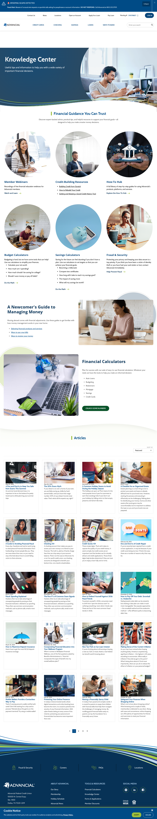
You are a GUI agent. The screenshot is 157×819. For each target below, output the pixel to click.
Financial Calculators (93, 789)
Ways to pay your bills (19, 332)
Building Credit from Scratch (70, 186)
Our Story (54, 789)
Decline (148, 815)
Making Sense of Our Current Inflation (136, 647)
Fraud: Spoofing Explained (16, 596)
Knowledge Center (92, 794)
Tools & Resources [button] (95, 783)
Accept (136, 815)
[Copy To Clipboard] (138, 15)
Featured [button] (138, 450)
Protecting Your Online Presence (57, 699)
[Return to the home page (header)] (11, 25)
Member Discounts (92, 803)
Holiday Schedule (57, 799)
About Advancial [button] (60, 783)
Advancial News (57, 803)
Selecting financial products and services (26, 329)
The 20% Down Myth (52, 486)
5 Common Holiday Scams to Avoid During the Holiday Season (96, 487)
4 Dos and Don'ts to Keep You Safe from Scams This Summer (20, 487)
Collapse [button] (146, 4)
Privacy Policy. (68, 815)
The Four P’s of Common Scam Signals (59, 596)
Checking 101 (49, 544)
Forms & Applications (93, 799)
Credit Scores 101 (89, 544)
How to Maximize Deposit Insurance (20, 647)
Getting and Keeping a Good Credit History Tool (77, 194)
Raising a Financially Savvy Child (95, 699)
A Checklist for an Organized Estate (135, 486)
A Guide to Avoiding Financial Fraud (20, 544)
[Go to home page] (19, 785)
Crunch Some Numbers (96, 408)
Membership (56, 794)
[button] (152, 810)
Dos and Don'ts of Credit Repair (133, 544)
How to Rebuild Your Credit (69, 190)
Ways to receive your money (22, 336)
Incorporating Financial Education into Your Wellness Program (59, 648)
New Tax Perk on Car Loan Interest (96, 647)
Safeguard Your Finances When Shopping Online (133, 700)
